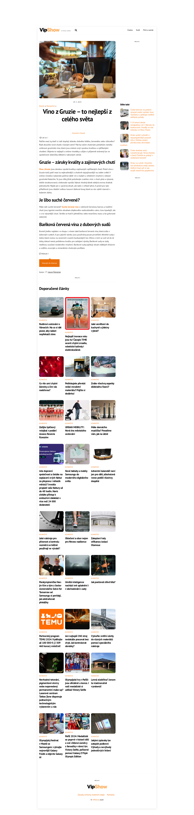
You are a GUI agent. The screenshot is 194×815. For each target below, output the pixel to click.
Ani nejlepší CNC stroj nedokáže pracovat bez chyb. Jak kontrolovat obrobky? (76, 641)
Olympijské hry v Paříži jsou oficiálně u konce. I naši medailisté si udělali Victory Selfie (77, 684)
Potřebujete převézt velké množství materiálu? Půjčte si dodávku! (75, 388)
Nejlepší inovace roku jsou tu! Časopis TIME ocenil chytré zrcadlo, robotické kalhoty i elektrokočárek (76, 343)
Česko (130, 30)
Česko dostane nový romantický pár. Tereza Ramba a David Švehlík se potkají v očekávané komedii (142, 154)
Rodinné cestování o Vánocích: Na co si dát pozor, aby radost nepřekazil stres (50, 329)
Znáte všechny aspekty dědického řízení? (102, 385)
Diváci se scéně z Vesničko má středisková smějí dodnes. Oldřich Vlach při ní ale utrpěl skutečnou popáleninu (142, 167)
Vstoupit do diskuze (49, 263)
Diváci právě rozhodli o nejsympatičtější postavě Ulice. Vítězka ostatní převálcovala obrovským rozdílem (135, 140)
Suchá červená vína (70, 207)
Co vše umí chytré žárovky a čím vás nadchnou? (48, 387)
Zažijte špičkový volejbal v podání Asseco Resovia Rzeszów (47, 432)
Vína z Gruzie (44, 169)
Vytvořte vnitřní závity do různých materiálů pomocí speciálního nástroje (102, 641)
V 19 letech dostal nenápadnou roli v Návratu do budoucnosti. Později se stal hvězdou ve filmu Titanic (142, 126)
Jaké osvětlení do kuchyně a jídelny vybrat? (100, 327)
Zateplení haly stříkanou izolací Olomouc (99, 542)
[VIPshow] (49, 31)
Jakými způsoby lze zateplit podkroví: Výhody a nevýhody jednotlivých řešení (101, 745)
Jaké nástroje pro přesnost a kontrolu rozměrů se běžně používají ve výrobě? (49, 543)
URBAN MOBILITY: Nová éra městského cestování (75, 430)
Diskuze (45, 253)
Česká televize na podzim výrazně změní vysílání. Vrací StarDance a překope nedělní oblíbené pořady (142, 114)
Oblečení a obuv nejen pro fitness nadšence (76, 540)
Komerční (51, 106)
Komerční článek (78, 133)
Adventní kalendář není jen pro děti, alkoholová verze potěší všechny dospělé (103, 476)
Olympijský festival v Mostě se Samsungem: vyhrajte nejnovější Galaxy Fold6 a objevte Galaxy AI (51, 749)
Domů (41, 106)
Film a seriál (148, 30)
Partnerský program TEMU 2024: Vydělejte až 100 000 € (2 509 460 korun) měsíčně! (50, 641)
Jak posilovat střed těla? (103, 582)
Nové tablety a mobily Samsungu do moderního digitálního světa (76, 476)
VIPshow (96, 800)
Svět (138, 30)
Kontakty (111, 795)
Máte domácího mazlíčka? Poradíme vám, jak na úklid (101, 430)
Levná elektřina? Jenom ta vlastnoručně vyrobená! (103, 683)
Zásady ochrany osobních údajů (91, 795)
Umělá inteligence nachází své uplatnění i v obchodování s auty (77, 585)
